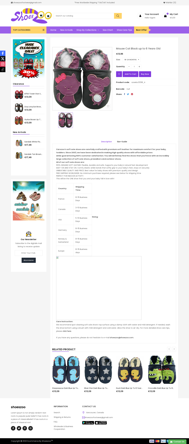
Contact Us (178, 442)
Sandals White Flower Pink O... (33, 142)
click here (67, 331)
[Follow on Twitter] (2, 58)
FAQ (55, 422)
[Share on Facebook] (124, 94)
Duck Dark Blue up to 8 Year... (129, 388)
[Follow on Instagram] (2, 64)
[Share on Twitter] (128, 94)
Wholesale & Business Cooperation (63, 427)
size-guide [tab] (122, 141)
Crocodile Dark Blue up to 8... (161, 388)
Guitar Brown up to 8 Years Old (33, 119)
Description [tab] (106, 141)
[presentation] (169, 349)
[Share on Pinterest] (132, 94)
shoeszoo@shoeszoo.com (121, 337)
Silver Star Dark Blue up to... (96, 388)
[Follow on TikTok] (2, 69)
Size (118, 59)
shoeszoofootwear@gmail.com (99, 417)
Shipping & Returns (62, 417)
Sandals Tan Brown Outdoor (33, 154)
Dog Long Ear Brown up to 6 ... (33, 107)
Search (57, 412)
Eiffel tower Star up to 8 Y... (33, 94)
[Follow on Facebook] (2, 53)
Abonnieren (29, 260)
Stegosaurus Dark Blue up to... (65, 388)
